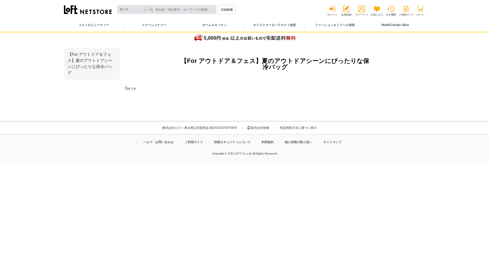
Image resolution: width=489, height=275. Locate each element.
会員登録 (346, 14)
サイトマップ (332, 142)
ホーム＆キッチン (214, 25)
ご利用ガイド (406, 14)
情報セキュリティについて (232, 142)
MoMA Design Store (395, 25)
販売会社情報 (260, 127)
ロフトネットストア (88, 9)
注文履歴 (391, 14)
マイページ (361, 14)
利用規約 (268, 142)
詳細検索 (227, 9)
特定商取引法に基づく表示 (298, 127)
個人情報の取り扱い (298, 142)
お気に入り (377, 14)
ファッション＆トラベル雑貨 (335, 25)
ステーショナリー (154, 25)
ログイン (332, 14)
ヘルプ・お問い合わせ (158, 142)
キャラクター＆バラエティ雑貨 (274, 25)
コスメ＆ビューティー (93, 25)
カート (420, 14)
